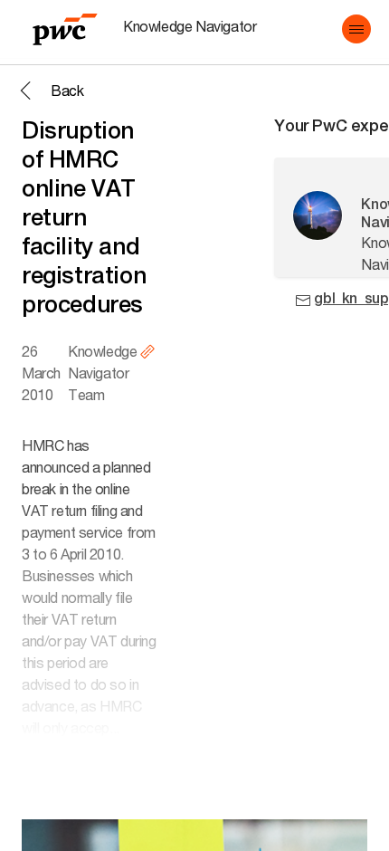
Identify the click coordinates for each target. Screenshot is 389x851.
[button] (356, 28)
